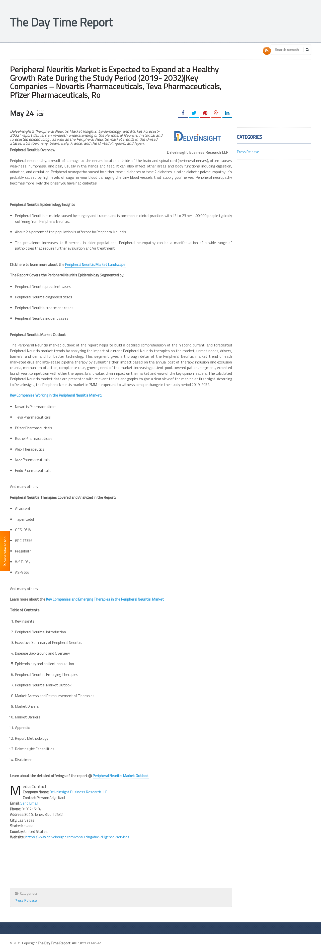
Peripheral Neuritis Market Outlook (120, 776)
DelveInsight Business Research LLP (78, 792)
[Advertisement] (219, 24)
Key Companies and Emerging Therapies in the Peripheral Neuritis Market (105, 599)
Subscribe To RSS (5, 549)
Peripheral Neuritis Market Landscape (95, 264)
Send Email (29, 803)
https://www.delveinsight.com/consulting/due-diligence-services (77, 837)
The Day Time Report (61, 22)
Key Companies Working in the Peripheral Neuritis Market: (56, 395)
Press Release (26, 900)
